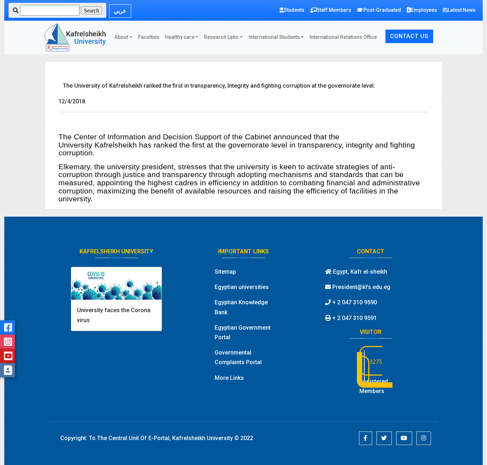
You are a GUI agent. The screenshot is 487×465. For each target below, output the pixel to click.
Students (294, 10)
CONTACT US (409, 36)
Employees (424, 10)
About (121, 37)
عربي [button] (120, 10)
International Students (274, 37)
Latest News (462, 10)
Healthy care (179, 37)
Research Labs (221, 37)
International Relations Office (343, 37)
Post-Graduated (382, 10)
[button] (365, 438)
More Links (229, 377)
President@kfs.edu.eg (360, 287)
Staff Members (334, 10)
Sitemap (225, 271)
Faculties (148, 37)
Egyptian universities (242, 287)
